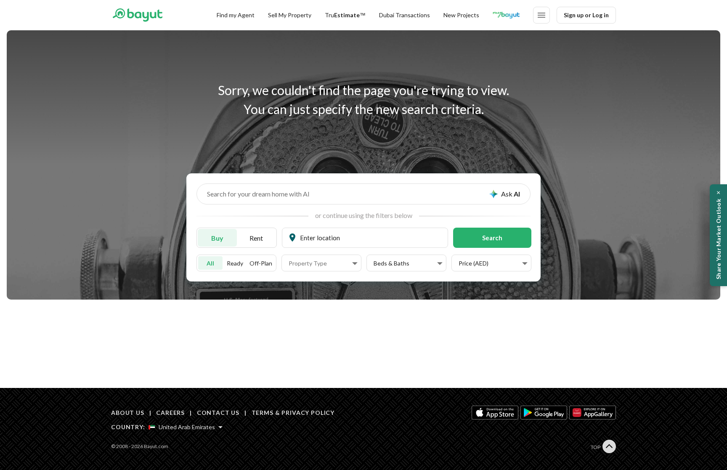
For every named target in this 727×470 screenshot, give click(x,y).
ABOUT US (127, 412)
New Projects (461, 15)
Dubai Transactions (404, 15)
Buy (217, 238)
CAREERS (170, 412)
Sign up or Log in (586, 15)
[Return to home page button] (137, 15)
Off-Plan (260, 263)
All (210, 263)
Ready (235, 263)
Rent (256, 238)
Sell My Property (289, 15)
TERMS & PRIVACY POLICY (293, 412)
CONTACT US (218, 412)
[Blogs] (506, 15)
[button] (323, 263)
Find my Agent (236, 15)
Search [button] (492, 238)
